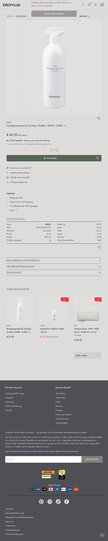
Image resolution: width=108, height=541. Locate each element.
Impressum (9, 521)
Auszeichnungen (62, 418)
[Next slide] (97, 328)
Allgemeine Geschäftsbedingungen (19, 517)
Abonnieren (92, 459)
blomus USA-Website (54, 13)
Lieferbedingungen (12, 529)
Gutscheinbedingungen (14, 534)
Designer (59, 410)
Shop (9, 16)
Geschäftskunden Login (14, 513)
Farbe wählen (81, 355)
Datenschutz (10, 525)
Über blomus (61, 393)
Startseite (9, 508)
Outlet (58, 401)
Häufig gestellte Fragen (15, 393)
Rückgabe (9, 397)
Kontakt (8, 410)
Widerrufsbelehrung (13, 406)
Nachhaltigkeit (62, 423)
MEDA (9, 122)
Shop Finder (60, 397)
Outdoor (21, 16)
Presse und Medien (63, 414)
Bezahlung (9, 401)
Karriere (59, 406)
